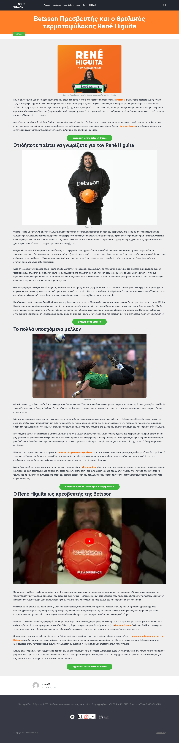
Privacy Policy (161, 733)
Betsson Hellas (19, 5)
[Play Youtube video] (89, 541)
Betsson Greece (128, 126)
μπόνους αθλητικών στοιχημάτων (75, 452)
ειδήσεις (18, 34)
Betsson (120, 100)
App (78, 5)
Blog (84, 5)
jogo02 (47, 684)
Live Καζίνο (69, 5)
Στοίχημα (57, 5)
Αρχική (47, 5)
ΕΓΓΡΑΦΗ (93, 5)
